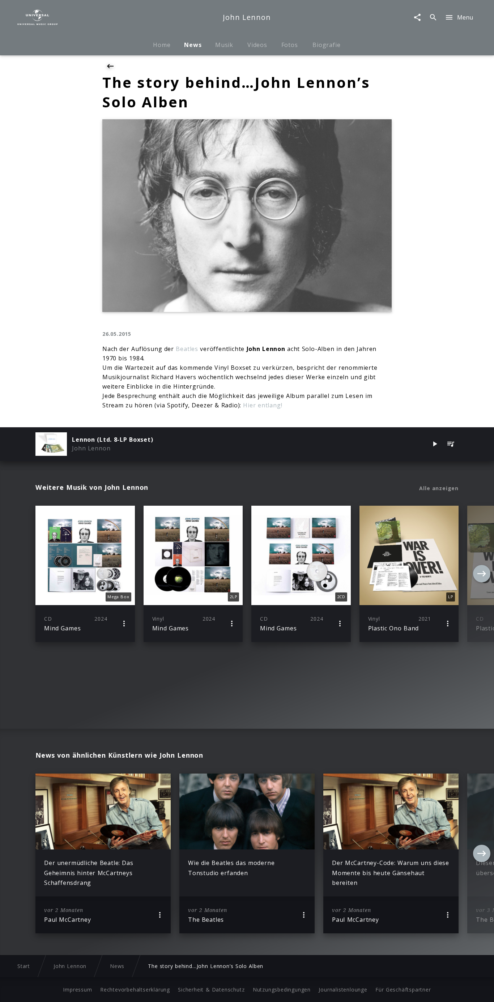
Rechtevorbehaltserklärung (135, 989)
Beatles (187, 349)
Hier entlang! (262, 405)
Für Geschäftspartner (403, 989)
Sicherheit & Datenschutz (211, 989)
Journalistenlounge (343, 989)
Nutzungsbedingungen (282, 989)
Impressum (77, 989)
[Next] (481, 573)
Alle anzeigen (439, 488)
